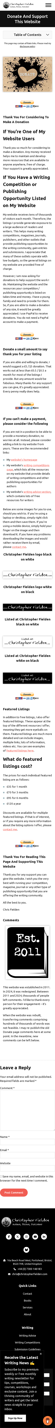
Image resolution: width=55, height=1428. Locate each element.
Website (5, 1163)
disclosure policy (27, 46)
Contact (27, 1293)
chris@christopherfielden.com (29, 1274)
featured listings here (20, 750)
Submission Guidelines (27, 1349)
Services (27, 1307)
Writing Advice (27, 1335)
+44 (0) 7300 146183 (30, 1268)
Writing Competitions (27, 1342)
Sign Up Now (15, 1418)
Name (5, 1136)
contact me (19, 546)
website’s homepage (24, 459)
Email (4, 1150)
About (27, 1314)
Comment (7, 1088)
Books (27, 1300)
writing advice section (37, 491)
